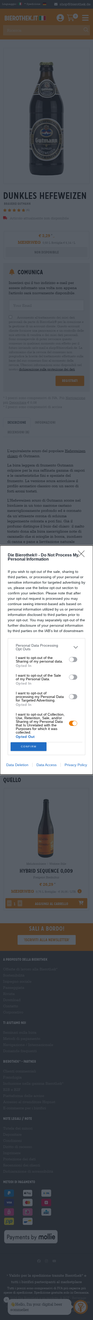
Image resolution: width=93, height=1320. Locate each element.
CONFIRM (28, 746)
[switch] (73, 659)
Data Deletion (17, 765)
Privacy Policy (76, 765)
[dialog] (46, 660)
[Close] (83, 555)
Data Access (46, 765)
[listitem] (46, 647)
